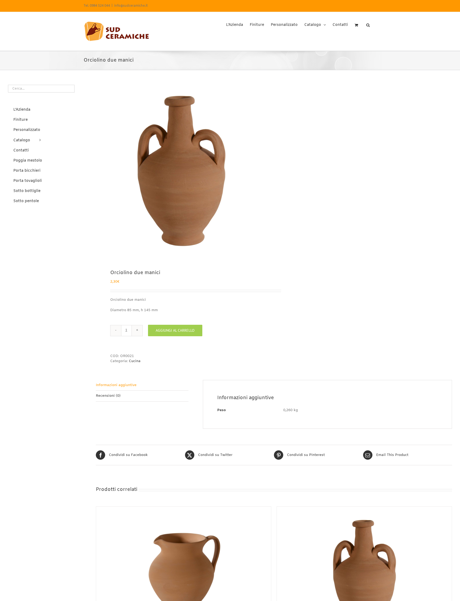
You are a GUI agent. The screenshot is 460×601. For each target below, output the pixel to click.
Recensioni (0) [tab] (108, 396)
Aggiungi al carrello (175, 330)
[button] (368, 23)
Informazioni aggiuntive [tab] (116, 385)
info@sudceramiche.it (131, 6)
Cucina (135, 361)
